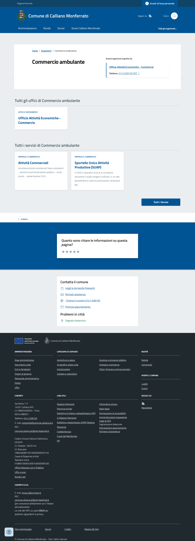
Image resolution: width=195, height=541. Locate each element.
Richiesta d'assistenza (109, 431)
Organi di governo (23, 374)
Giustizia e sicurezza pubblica (112, 360)
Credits (68, 529)
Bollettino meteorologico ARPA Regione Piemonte (76, 425)
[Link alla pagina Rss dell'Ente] (143, 403)
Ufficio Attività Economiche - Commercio (131, 67)
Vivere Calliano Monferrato (85, 28)
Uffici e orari (20, 472)
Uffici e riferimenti (28, 112)
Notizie (144, 360)
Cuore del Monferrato (67, 436)
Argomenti (46, 50)
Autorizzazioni (63, 369)
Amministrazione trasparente (113, 417)
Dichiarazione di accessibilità (112, 413)
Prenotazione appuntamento (112, 428)
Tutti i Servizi (161, 202)
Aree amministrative (24, 360)
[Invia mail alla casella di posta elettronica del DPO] (31, 493)
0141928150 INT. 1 (129, 73)
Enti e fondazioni (23, 369)
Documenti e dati (23, 364)
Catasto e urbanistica (67, 374)
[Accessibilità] (9, 532)
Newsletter (146, 407)
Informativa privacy (108, 404)
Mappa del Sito (92, 529)
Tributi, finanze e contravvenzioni (114, 369)
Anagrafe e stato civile (67, 364)
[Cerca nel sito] (173, 15)
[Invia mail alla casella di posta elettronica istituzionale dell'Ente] (37, 423)
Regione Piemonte (24, 3)
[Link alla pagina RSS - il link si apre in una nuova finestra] (150, 16)
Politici (18, 383)
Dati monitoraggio (23, 529)
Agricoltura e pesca (66, 360)
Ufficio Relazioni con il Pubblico (29, 467)
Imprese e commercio (29, 156)
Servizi (61, 28)
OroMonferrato (64, 431)
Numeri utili (20, 477)
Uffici (17, 387)
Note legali (104, 408)
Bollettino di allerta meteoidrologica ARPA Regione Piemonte (76, 416)
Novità (47, 28)
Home (35, 50)
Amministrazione (27, 28)
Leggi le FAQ (105, 421)
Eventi (144, 388)
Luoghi (144, 384)
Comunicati (146, 364)
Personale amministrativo (27, 378)
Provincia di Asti (64, 408)
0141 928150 (30, 418)
